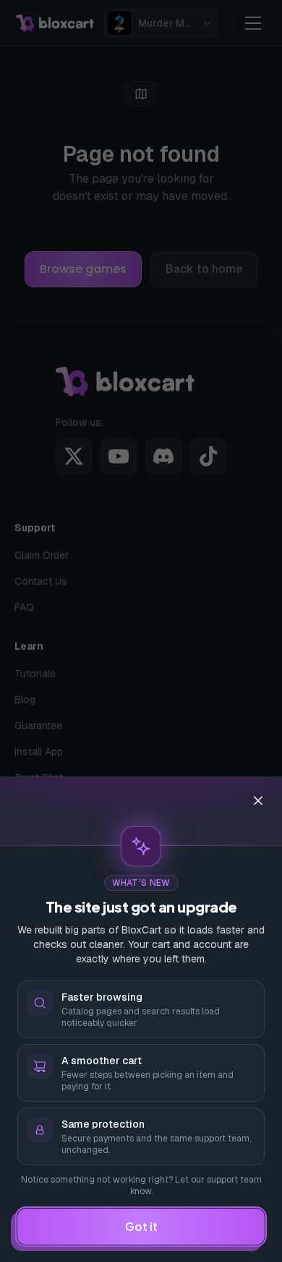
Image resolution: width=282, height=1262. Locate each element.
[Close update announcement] (258, 801)
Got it (141, 1226)
